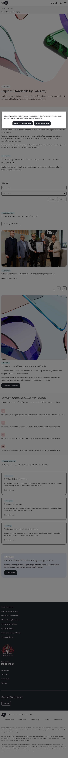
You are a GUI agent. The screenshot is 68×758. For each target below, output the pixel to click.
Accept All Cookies (42, 123)
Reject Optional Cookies (22, 123)
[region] (34, 120)
